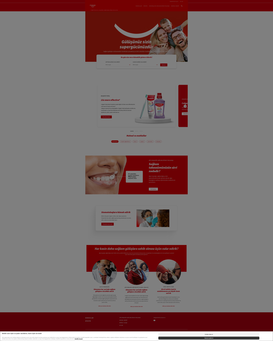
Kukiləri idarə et (209, 334)
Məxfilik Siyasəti (79, 339)
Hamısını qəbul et (208, 338)
